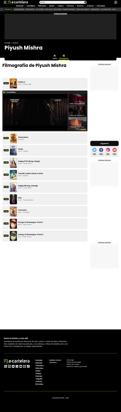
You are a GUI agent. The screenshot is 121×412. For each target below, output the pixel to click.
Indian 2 (21, 82)
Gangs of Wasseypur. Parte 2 (30, 234)
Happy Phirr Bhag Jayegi (29, 161)
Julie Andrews (30, 9)
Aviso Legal (70, 360)
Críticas (90, 6)
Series (51, 6)
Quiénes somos (55, 360)
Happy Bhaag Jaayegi (28, 185)
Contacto (53, 362)
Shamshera (23, 137)
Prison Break (57, 9)
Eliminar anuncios (61, 14)
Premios (70, 6)
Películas (42, 6)
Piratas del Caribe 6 (82, 9)
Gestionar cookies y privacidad (77, 366)
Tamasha (22, 210)
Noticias (19, 6)
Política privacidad (74, 362)
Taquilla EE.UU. (95, 9)
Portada (7, 43)
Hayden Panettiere (69, 9)
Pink (20, 198)
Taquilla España (19, 9)
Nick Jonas (48, 9)
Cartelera (31, 6)
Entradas (101, 6)
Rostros (80, 6)
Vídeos (60, 6)
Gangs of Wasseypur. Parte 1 (30, 222)
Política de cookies (73, 364)
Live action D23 (106, 9)
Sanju (20, 149)
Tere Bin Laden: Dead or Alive (30, 173)
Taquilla (38, 379)
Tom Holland (40, 9)
